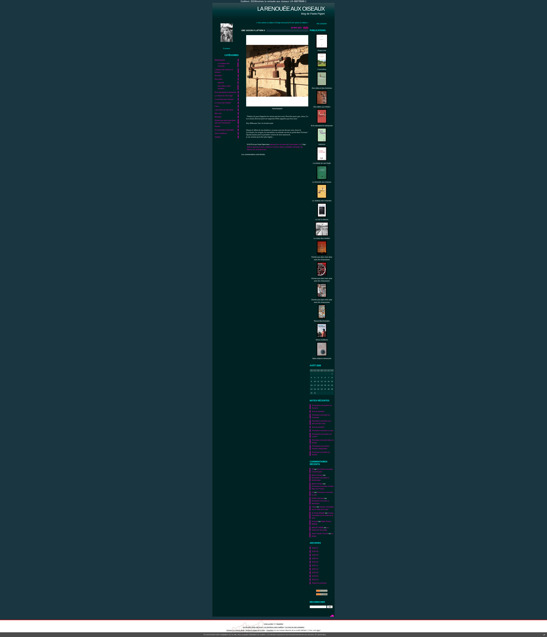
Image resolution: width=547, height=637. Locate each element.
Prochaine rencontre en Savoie (321, 453)
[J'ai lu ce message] (544, 634)
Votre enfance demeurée (321, 358)
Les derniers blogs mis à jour (253, 627)
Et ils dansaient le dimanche (225, 92)
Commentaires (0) (294, 144)
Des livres (218, 79)
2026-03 (315, 562)
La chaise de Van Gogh (224, 96)
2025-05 (315, 572)
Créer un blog (268, 624)
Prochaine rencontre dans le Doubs (323, 441)
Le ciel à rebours (321, 219)
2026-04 (315, 558)
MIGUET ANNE (317, 527)
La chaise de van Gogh (322, 163)
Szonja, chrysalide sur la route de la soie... (323, 515)
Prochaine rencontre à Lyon (322, 430)
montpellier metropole (292, 147)
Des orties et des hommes (224, 87)
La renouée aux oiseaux (291, 8)
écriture (261, 147)
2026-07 (315, 548)
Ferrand (315, 521)
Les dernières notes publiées (274, 627)
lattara (282, 147)
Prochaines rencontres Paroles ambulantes (320, 447)
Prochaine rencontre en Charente (321, 416)
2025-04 (315, 576)
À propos (226, 48)
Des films (218, 75)
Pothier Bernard (318, 498)
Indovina (322, 144)
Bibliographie (220, 60)
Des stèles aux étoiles (321, 107)
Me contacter (322, 24)
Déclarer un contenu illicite (235, 630)
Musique (218, 117)
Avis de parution (318, 411)
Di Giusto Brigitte (318, 513)
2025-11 (315, 565)
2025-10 (315, 569)
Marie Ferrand (317, 475)
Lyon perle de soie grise (224, 110)
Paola (314, 507)
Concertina (322, 69)
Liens (217, 106)
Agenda (221, 82)
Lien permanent (281, 144)
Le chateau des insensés (224, 64)
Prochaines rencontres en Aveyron (322, 406)
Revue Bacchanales (322, 321)
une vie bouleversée (259, 149)
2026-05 (315, 555)
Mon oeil (218, 113)
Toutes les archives (319, 583)
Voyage (218, 137)
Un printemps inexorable (224, 130)
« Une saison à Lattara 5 (265, 23)
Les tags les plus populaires (294, 627)
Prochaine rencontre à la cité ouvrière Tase (321, 422)
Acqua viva (322, 50)
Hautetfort (279, 624)
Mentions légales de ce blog (255, 630)
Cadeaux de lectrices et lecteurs (224, 71)
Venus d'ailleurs (221, 133)
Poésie (217, 126)
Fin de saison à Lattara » (298, 23)
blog (318, 630)
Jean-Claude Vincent (320, 533)
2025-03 (315, 580)
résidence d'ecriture (272, 147)
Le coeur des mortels (223, 103)
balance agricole (252, 147)
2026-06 (315, 551)
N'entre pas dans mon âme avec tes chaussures (225, 121)
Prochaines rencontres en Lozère (322, 435)
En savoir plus (320, 635)
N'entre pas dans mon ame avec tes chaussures (321, 279)
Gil (313, 469)
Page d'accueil (282, 23)
